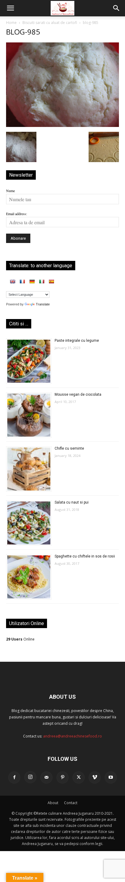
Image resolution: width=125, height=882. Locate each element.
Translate (43, 304)
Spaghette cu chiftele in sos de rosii (85, 556)
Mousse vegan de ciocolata (78, 394)
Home (11, 22)
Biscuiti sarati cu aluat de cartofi (49, 22)
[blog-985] (62, 125)
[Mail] (46, 777)
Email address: (16, 213)
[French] (22, 281)
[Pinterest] (62, 777)
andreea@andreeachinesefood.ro (72, 736)
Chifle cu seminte (69, 448)
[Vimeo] (95, 777)
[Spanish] (51, 281)
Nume (10, 190)
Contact (70, 802)
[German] (32, 281)
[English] (12, 281)
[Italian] (41, 281)
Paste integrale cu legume (77, 340)
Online (20, 639)
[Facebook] (14, 777)
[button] (10, 8)
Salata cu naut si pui (72, 502)
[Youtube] (111, 777)
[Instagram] (30, 777)
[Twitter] (79, 777)
